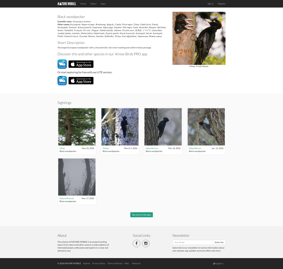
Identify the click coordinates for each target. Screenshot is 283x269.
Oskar (62, 148)
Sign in (211, 3)
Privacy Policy (98, 263)
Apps (103, 3)
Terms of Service (115, 263)
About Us (136, 263)
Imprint (86, 263)
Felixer (106, 148)
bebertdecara (152, 148)
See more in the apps (141, 214)
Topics (93, 3)
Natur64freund (67, 198)
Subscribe (219, 242)
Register (222, 3)
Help (126, 263)
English (218, 263)
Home (83, 3)
